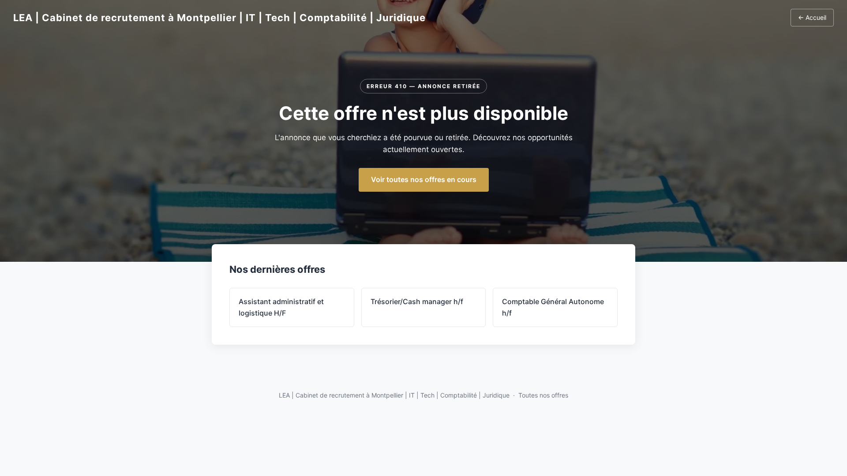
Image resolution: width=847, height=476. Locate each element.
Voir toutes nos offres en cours (423, 179)
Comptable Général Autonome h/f (553, 307)
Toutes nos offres (543, 395)
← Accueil (812, 17)
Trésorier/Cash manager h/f (417, 301)
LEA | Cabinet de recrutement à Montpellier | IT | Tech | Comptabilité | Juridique (219, 17)
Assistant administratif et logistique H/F (281, 307)
